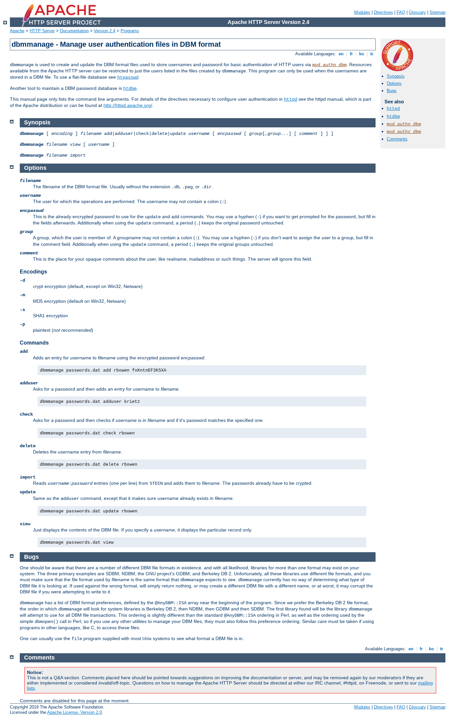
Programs (130, 30)
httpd (290, 99)
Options (394, 83)
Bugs (392, 90)
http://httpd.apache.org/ (127, 105)
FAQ (401, 12)
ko (361, 53)
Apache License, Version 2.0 (74, 712)
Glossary (417, 12)
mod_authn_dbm (329, 64)
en (341, 53)
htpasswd (127, 77)
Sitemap (437, 12)
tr (372, 53)
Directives (383, 12)
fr (351, 53)
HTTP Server (42, 30)
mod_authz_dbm (404, 131)
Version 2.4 (104, 30)
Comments (397, 139)
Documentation (74, 30)
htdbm (129, 88)
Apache (17, 30)
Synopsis (396, 76)
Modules (362, 12)
